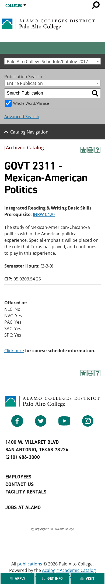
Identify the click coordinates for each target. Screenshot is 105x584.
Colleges (13, 5)
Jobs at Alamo (23, 507)
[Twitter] (41, 425)
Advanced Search (21, 117)
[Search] (95, 93)
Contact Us (19, 484)
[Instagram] (88, 425)
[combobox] (52, 61)
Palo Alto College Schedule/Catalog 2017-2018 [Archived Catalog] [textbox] (53, 61)
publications (29, 564)
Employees (18, 477)
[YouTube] (64, 425)
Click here (14, 351)
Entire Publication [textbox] (25, 83)
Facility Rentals (26, 492)
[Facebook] (17, 425)
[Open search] (96, 5)
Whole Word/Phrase (31, 103)
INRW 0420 (44, 214)
